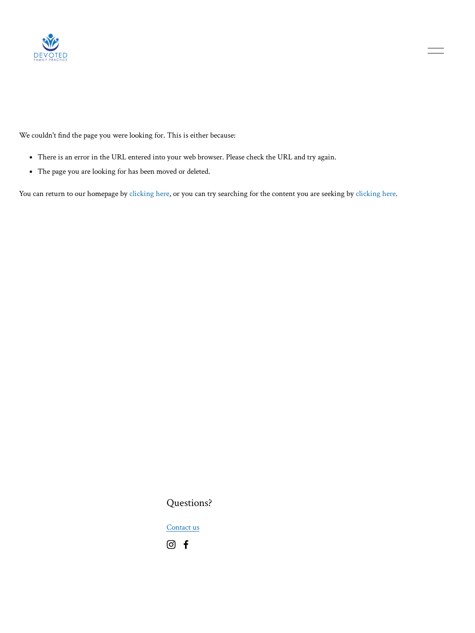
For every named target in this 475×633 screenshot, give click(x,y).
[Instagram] (171, 544)
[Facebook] (186, 544)
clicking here (149, 194)
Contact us (183, 527)
